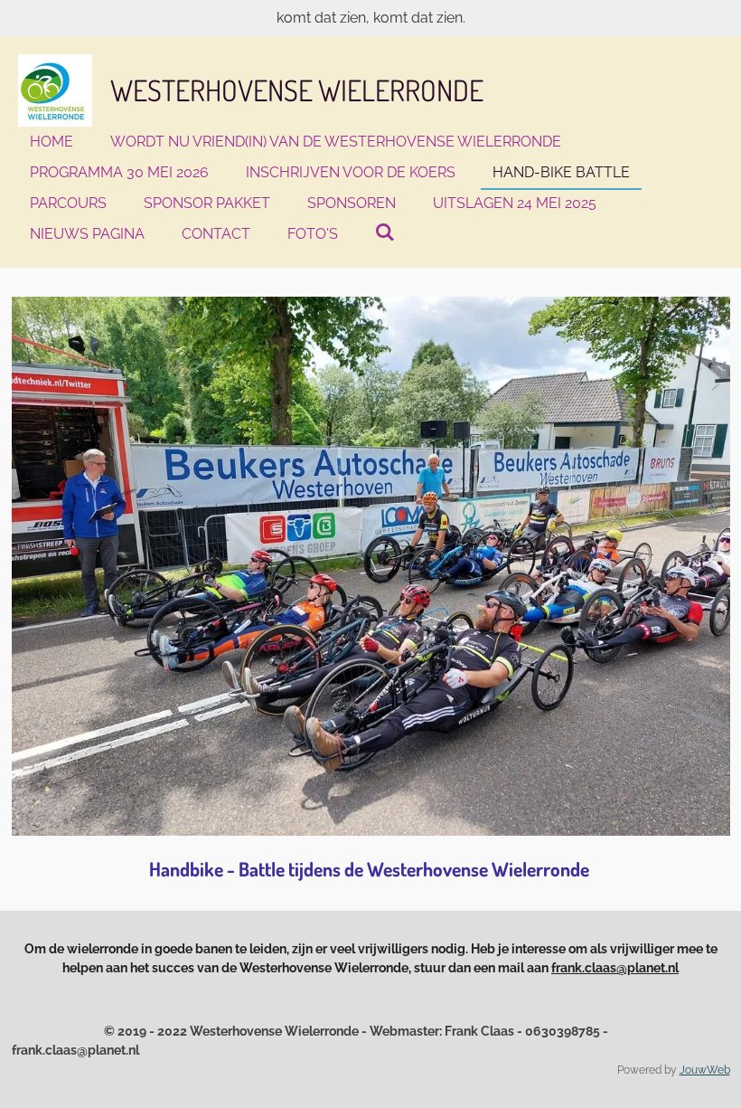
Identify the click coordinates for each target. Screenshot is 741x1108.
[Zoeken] (385, 232)
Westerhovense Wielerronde (296, 90)
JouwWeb (705, 1070)
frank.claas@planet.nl (615, 968)
